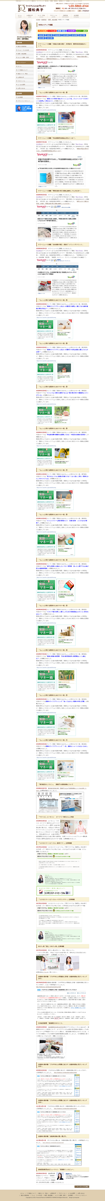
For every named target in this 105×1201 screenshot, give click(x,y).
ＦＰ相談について (23, 70)
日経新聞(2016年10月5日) (56, 1027)
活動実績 (65, 16)
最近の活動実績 (22, 46)
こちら (45, 972)
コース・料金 (41, 16)
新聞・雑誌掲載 (52, 19)
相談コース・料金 (23, 73)
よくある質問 (21, 84)
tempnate (76, 1197)
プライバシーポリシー (24, 101)
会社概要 (76, 16)
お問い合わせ (21, 88)
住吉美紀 (38, 52)
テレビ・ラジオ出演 (23, 50)
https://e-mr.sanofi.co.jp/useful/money (46, 110)
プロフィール (53, 16)
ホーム (20, 16)
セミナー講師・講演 (23, 57)
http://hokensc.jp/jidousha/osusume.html (53, 1142)
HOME (38, 19)
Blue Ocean (79, 52)
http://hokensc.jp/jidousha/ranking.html (48, 987)
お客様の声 (30, 16)
